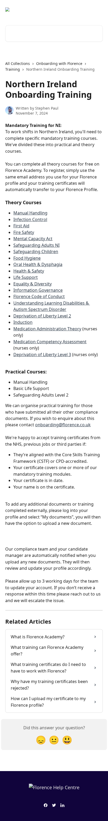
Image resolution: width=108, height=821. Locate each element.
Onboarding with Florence (59, 63)
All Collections (17, 63)
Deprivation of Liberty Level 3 (42, 354)
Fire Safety (23, 232)
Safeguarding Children (35, 251)
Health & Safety (28, 271)
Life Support (25, 277)
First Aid (21, 226)
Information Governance (38, 290)
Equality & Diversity (32, 284)
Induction (23, 322)
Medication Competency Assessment (50, 342)
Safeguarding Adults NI (36, 245)
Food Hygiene (27, 258)
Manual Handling (30, 213)
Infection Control (30, 219)
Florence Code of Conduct (39, 296)
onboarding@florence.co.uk (63, 425)
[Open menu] (98, 9)
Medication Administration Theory (47, 329)
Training (12, 69)
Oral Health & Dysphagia (37, 264)
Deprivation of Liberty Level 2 (42, 316)
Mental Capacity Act (32, 239)
